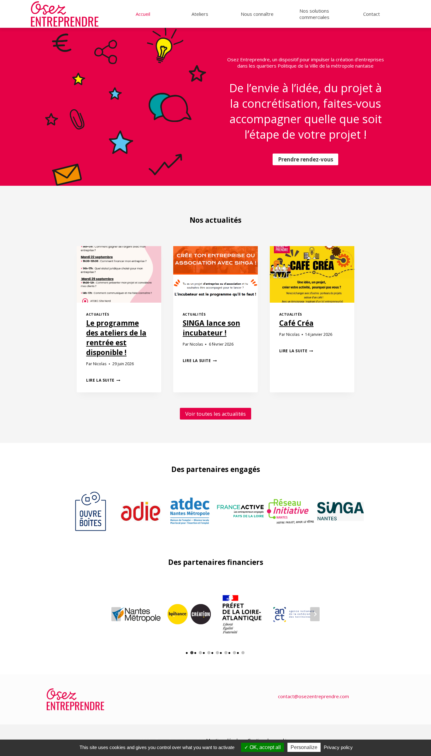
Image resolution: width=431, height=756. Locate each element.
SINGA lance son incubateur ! (211, 328)
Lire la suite (103, 380)
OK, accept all (264, 747)
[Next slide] (315, 614)
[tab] (191, 652)
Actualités (97, 314)
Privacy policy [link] (338, 747)
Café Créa (296, 323)
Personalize (304, 747)
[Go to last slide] (116, 614)
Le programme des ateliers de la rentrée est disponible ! (116, 337)
